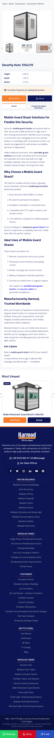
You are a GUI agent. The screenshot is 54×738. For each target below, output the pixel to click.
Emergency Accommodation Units (26, 557)
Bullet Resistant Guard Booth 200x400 (24, 414)
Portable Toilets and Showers (26, 678)
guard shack (39, 227)
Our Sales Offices (28, 463)
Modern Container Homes (26, 674)
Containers (26, 574)
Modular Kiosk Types (26, 669)
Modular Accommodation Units (26, 516)
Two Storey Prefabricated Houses (26, 543)
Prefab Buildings (26, 479)
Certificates (26, 638)
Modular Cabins (26, 659)
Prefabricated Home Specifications (26, 561)
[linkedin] (30, 471)
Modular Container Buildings (26, 583)
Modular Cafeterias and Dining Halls (26, 512)
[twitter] (17, 471)
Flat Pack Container (26, 616)
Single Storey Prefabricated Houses (26, 538)
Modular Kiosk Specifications (26, 701)
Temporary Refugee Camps (26, 620)
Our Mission (26, 633)
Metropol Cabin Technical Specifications (26, 706)
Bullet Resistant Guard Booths (26, 687)
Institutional (26, 628)
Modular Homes (26, 533)
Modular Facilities (26, 521)
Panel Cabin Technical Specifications (26, 696)
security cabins (27, 289)
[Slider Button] (2, 48)
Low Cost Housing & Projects (26, 552)
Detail (39, 420)
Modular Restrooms (26, 525)
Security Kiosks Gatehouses (26, 683)
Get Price (15, 420)
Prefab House (26, 566)
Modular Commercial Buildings (26, 484)
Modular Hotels (26, 503)
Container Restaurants (26, 606)
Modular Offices (26, 493)
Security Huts (26, 664)
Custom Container (26, 602)
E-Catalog (26, 647)
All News (26, 642)
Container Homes (26, 597)
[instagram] (23, 471)
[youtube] (36, 471)
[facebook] (11, 471)
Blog (26, 651)
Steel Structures (26, 489)
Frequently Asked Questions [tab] (38, 107)
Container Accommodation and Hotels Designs (26, 611)
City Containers (26, 588)
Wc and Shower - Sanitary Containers (26, 593)
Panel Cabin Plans (26, 692)
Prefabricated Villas (26, 548)
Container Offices (26, 579)
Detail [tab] (14, 106)
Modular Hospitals (26, 498)
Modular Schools (26, 507)
